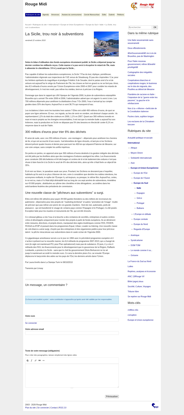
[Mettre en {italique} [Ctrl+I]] (32, 360)
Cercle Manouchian (92, 15)
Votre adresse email (34, 329)
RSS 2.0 (62, 408)
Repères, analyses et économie (142, 271)
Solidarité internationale (141, 158)
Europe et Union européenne (140, 320)
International (54, 25)
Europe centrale (141, 219)
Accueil (28, 25)
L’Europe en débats (142, 214)
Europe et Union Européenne (72, 25)
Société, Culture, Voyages (139, 286)
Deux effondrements (137, 48)
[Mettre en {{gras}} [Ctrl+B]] (27, 360)
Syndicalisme (137, 240)
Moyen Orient (137, 153)
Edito (104, 15)
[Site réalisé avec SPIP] (155, 406)
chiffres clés (133, 310)
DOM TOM (135, 245)
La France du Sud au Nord (139, 261)
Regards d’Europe (142, 229)
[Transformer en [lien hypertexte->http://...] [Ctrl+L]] (36, 360)
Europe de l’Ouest (142, 178)
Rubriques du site (33, 15)
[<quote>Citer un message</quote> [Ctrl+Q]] (40, 360)
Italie (101, 25)
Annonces (55, 15)
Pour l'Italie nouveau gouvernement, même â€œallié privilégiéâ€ (141, 64)
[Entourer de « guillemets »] (44, 360)
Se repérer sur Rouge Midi (139, 296)
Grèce (139, 198)
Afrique (134, 148)
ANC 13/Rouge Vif (136, 276)
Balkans (140, 208)
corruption (132, 315)
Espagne (141, 193)
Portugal (140, 203)
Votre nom (30, 316)
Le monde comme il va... (141, 250)
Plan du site (30, 408)
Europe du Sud (92, 25)
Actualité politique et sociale (140, 138)
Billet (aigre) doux (135, 281)
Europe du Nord (141, 224)
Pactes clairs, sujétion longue (141, 116)
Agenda (46, 15)
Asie (133, 163)
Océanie (134, 255)
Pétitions (120, 15)
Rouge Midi (36, 4)
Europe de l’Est (140, 173)
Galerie (112, 15)
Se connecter (31, 323)
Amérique (135, 235)
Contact (53, 408)
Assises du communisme (71, 15)
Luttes (130, 266)
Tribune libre (133, 291)
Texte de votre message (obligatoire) (42, 351)
